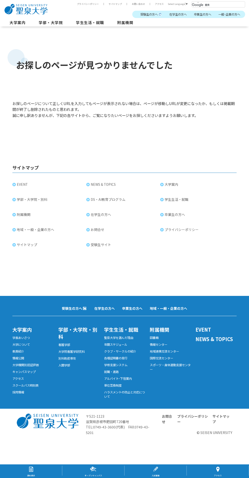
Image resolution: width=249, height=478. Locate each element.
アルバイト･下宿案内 (118, 378)
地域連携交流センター (164, 351)
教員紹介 (18, 351)
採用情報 (18, 392)
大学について (21, 344)
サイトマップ (115, 4)
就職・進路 (111, 372)
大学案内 (17, 22)
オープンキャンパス (93, 475)
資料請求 (31, 475)
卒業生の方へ (202, 14)
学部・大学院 (51, 22)
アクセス (159, 4)
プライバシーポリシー (88, 4)
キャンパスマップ (24, 372)
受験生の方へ (149, 14)
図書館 (154, 338)
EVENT (22, 184)
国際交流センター (161, 358)
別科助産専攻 (67, 358)
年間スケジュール (115, 344)
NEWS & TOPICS (103, 184)
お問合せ (97, 229)
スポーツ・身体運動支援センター (170, 367)
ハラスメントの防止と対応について (124, 394)
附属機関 (125, 22)
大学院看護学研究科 (71, 351)
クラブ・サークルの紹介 (120, 351)
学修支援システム (115, 365)
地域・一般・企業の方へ (35, 229)
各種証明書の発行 (115, 358)
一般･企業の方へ (229, 14)
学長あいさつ (21, 338)
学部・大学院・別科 (32, 199)
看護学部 (64, 345)
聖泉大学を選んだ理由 (118, 338)
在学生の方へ (178, 14)
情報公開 (18, 358)
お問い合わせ (138, 4)
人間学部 (64, 365)
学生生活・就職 (90, 22)
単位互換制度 (113, 385)
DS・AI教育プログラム (108, 199)
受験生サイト (101, 244)
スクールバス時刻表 (25, 385)
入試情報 (156, 475)
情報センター (158, 344)
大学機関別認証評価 (25, 365)
